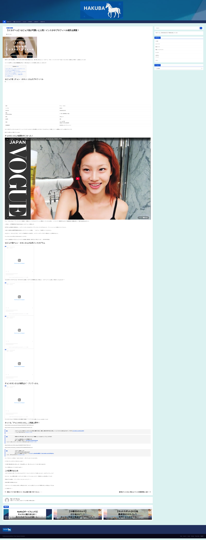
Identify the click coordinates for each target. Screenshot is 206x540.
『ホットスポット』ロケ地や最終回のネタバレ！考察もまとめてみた (124, 518)
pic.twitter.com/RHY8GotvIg (32, 440)
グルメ (157, 60)
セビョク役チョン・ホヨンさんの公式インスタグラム (15, 71)
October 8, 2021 (21, 454)
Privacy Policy (197, 536)
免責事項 (202, 536)
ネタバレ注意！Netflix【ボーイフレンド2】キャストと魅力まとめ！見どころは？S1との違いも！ (27, 517)
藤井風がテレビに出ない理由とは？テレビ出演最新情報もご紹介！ (134, 492)
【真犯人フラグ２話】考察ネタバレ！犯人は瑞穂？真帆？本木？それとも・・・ (24, 492)
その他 (157, 41)
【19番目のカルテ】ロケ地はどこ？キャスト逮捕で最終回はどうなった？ (75, 518)
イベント (157, 57)
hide (17, 66)
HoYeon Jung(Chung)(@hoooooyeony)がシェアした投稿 (18, 277)
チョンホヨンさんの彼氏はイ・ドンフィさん (13, 73)
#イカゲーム (31, 453)
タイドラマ (158, 43)
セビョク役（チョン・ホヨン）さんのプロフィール (15, 68)
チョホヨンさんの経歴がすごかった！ (12, 70)
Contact (36, 21)
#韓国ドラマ (39, 453)
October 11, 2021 (28, 432)
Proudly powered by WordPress (8, 536)
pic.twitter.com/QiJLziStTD (78, 430)
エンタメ (24, 21)
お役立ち (157, 55)
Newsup (18, 536)
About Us (43, 21)
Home (181, 536)
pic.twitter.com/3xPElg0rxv (48, 453)
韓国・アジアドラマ (17, 21)
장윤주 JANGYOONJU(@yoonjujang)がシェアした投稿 (18, 416)
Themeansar (23, 536)
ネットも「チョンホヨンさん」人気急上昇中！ (14, 74)
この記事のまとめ (9, 75)
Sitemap (30, 21)
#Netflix (35, 453)
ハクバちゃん (16, 499)
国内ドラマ (9, 21)
